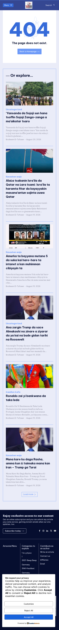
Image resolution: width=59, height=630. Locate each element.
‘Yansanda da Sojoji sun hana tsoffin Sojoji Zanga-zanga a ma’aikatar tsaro (26, 117)
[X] (51, 531)
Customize (29, 604)
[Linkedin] (47, 531)
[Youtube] (55, 531)
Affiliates (44, 560)
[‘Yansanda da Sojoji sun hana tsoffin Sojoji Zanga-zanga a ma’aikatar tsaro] (29, 93)
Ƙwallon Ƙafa (13, 392)
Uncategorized (14, 109)
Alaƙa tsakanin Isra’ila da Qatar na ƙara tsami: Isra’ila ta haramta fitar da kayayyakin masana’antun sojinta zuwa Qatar (28, 188)
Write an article (47, 552)
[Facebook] (39, 531)
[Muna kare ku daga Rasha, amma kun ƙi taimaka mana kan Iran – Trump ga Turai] (29, 439)
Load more (28, 494)
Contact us (45, 556)
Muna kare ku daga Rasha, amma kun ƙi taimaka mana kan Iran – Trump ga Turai (28, 463)
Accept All (28, 617)
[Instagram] (43, 531)
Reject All (28, 610)
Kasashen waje (14, 177)
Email (42, 564)
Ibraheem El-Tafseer (15, 139)
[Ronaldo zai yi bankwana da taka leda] (29, 376)
